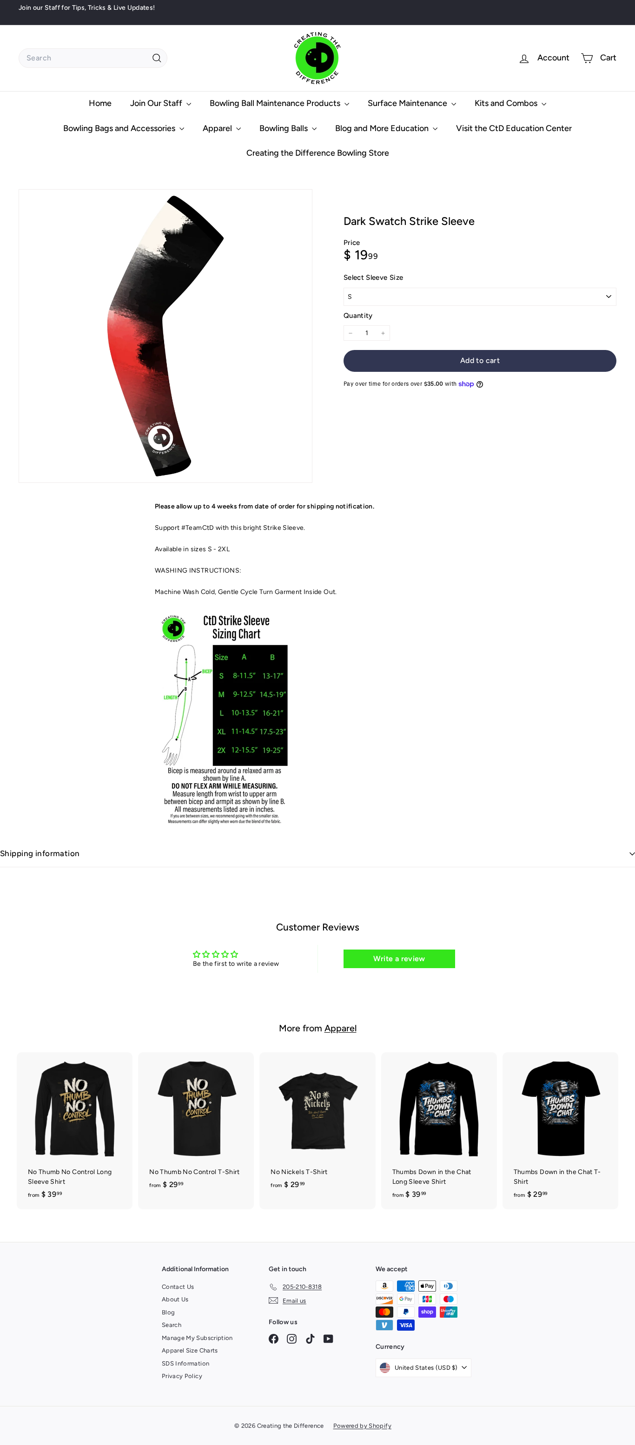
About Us (175, 1299)
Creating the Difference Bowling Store (317, 153)
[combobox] (93, 58)
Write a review (399, 958)
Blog (168, 1312)
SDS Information (185, 1363)
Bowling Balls (284, 128)
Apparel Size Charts (190, 1350)
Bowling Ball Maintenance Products (276, 103)
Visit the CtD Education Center (514, 128)
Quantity (358, 315)
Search (171, 1324)
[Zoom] (165, 336)
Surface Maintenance (408, 103)
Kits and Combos (507, 103)
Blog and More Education (382, 128)
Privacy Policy (182, 1375)
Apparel (218, 128)
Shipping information (40, 853)
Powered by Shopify (362, 1425)
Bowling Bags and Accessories (120, 128)
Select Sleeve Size (373, 277)
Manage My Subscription (197, 1337)
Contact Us (178, 1286)
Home (100, 103)
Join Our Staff (157, 103)
